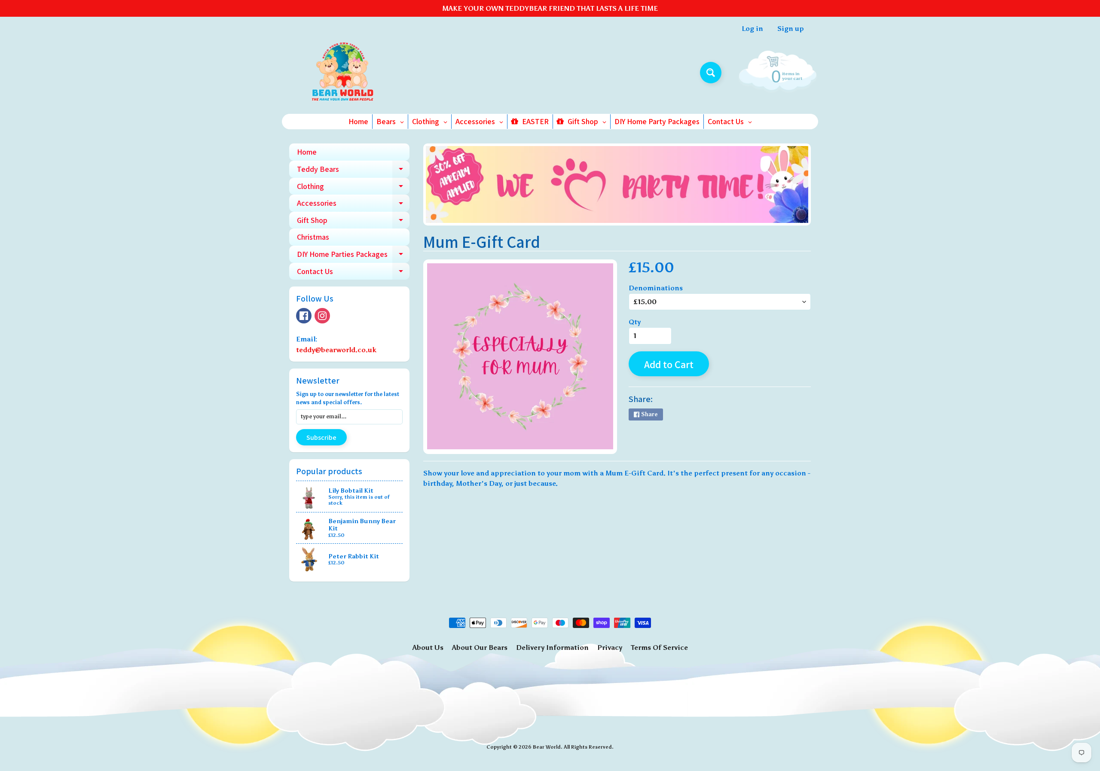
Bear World (547, 747)
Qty (635, 322)
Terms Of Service (659, 647)
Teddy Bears (353, 171)
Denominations (656, 288)
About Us (427, 647)
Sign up (790, 28)
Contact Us (353, 273)
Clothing (353, 188)
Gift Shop (353, 222)
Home (307, 152)
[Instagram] (322, 315)
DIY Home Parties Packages (353, 256)
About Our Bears (479, 647)
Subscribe (321, 437)
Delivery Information (552, 647)
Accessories (353, 205)
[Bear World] (343, 72)
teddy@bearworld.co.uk (336, 350)
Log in (752, 28)
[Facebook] (304, 315)
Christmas (313, 237)
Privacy (609, 647)
